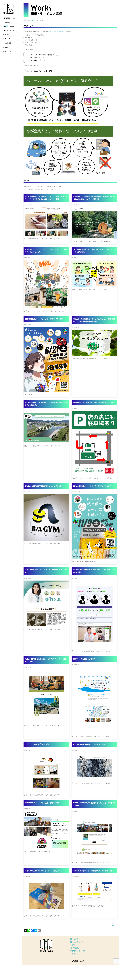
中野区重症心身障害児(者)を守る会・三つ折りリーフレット (46, 871)
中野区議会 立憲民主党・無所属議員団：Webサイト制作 (93, 871)
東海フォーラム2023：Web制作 (84, 659)
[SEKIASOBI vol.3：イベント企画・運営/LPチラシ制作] (46, 391)
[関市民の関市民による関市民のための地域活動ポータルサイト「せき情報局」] (46, 442)
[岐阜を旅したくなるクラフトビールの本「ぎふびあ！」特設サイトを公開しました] (46, 307)
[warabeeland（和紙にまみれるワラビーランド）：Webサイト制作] (46, 722)
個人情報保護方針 (75, 948)
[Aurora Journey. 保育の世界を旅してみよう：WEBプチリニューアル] (94, 859)
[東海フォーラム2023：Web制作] (94, 732)
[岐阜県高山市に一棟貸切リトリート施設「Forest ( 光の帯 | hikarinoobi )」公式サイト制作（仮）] (94, 237)
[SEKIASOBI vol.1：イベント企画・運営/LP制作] (46, 848)
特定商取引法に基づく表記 (77, 951)
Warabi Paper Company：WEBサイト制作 (89, 744)
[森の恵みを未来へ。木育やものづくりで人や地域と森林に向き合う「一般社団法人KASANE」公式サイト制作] (46, 235)
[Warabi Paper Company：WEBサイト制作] (94, 779)
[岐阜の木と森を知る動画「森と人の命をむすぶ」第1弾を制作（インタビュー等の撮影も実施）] (94, 354)
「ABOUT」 (33, 20)
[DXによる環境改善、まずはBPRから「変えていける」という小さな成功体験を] (94, 286)
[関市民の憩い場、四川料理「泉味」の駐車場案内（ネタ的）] (94, 474)
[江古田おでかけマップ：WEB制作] (46, 791)
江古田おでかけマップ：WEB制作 (37, 744)
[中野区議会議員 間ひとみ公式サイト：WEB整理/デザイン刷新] (46, 626)
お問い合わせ (74, 954)
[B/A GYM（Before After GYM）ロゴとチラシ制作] (46, 540)
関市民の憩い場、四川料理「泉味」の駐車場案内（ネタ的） (94, 402)
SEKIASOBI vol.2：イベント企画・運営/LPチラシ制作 (92, 486)
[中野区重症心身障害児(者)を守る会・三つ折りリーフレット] (46, 912)
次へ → (115, 925)
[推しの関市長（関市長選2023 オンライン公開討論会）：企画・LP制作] (94, 647)
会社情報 (72, 945)
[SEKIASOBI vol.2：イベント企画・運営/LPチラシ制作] (94, 558)
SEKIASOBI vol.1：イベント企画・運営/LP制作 (42, 803)
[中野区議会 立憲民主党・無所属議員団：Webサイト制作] (94, 902)
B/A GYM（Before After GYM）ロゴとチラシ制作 (43, 486)
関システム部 (74, 939)
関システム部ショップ (76, 942)
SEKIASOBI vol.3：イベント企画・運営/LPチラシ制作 (44, 319)
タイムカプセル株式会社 (57, 32)
